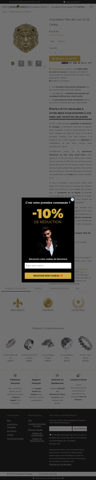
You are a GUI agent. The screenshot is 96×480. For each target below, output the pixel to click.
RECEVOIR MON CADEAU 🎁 (48, 276)
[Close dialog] (72, 199)
